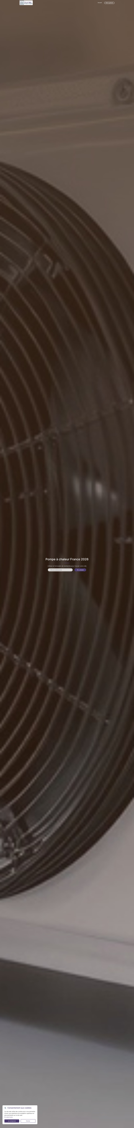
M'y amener (80, 570)
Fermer (28, 1121)
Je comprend (12, 1121)
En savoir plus (8, 1117)
